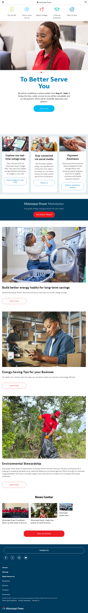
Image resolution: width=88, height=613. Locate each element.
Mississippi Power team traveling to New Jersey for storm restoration (65, 514)
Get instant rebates (44, 214)
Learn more (14, 301)
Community (6, 594)
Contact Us (44, 550)
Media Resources (8, 576)
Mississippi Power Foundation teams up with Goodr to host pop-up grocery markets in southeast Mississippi (15, 521)
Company (5, 590)
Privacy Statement (24, 600)
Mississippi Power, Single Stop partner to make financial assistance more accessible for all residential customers (43, 521)
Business (5, 585)
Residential (6, 581)
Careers (5, 567)
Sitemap (5, 572)
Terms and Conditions (9, 600)
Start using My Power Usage (44, 121)
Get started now (44, 108)
